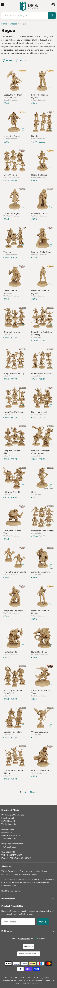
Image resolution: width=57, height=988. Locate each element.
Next (32, 792)
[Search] (52, 15)
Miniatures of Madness (39, 654)
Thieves (7, 252)
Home (4, 24)
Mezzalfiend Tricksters (13, 412)
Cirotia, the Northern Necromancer (12, 96)
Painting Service (9, 980)
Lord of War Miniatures (39, 696)
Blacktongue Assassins (42, 373)
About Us (8, 977)
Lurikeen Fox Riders (12, 732)
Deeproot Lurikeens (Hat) (12, 452)
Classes (13, 24)
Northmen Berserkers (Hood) (13, 772)
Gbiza (34, 492)
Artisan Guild (8, 334)
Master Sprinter (10, 652)
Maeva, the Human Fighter (40, 612)
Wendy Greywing (39, 732)
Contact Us (49, 980)
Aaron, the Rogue (11, 136)
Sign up (42, 921)
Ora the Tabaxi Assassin (10, 292)
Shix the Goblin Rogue (41, 252)
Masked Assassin (39, 213)
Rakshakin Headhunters (42, 530)
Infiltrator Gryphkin (12, 492)
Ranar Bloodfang (39, 652)
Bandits (34, 136)
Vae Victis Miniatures (11, 177)
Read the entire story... (10, 891)
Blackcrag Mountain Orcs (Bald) (12, 692)
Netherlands (27, 953)
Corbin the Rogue (11, 213)
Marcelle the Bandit (40, 770)
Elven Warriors (10, 174)
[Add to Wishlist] (23, 88)
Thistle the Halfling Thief (12, 532)
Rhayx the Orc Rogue (13, 610)
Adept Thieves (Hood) (13, 373)
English (27, 946)
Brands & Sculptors (23, 977)
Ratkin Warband (39, 412)
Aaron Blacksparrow (40, 572)
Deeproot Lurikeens (12, 332)
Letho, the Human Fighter (39, 96)
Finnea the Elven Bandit (14, 572)
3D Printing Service (41, 977)
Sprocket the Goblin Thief (40, 692)
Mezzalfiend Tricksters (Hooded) (41, 333)
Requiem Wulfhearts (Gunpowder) (40, 452)
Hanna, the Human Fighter (40, 292)
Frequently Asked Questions (30, 980)
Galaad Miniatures (10, 100)
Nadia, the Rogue (39, 174)
